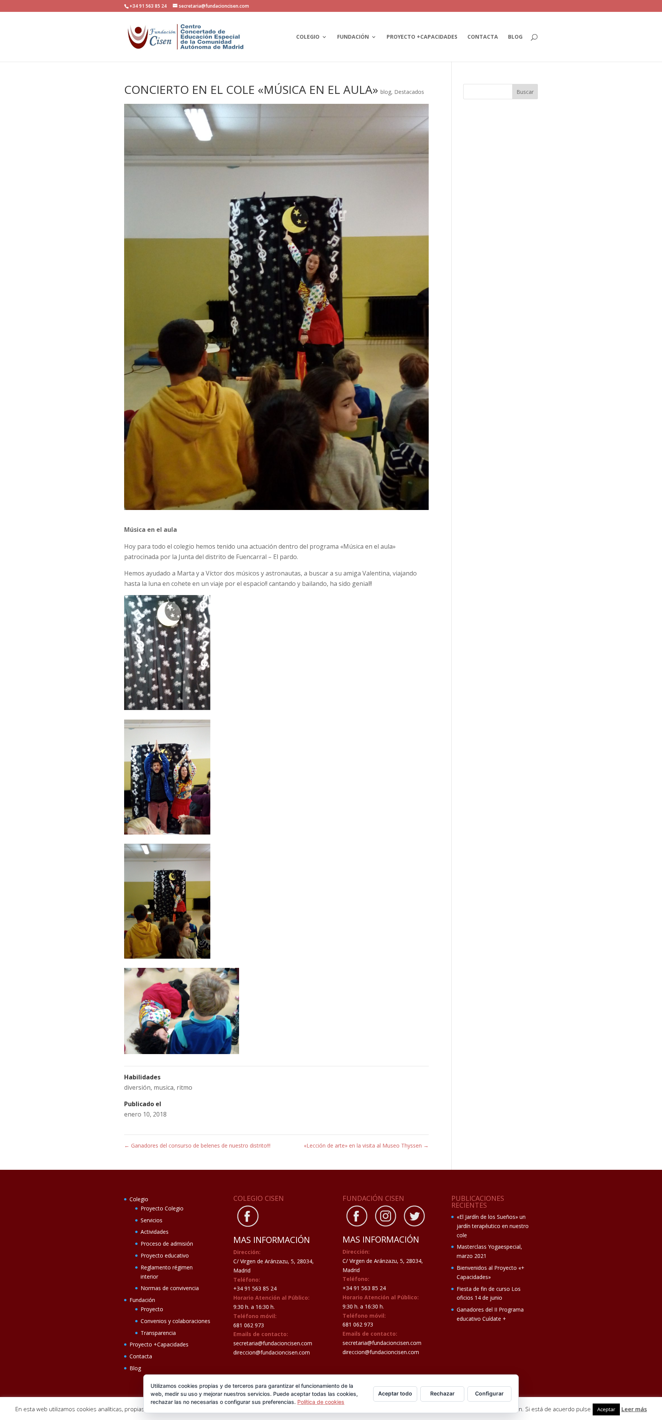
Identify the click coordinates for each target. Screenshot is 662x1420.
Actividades (155, 1231)
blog (385, 91)
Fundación (353, 37)
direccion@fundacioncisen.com (271, 1352)
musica (164, 1087)
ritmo (184, 1087)
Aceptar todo (395, 1393)
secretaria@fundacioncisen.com (272, 1343)
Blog (515, 37)
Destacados (409, 91)
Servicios (151, 1220)
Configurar (489, 1393)
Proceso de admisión (167, 1243)
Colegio (308, 37)
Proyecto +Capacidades (422, 37)
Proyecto (152, 1309)
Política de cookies (320, 1402)
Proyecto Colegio (162, 1208)
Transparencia (158, 1332)
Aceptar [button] (606, 1409)
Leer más (634, 1409)
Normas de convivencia (170, 1288)
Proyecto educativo (165, 1255)
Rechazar (442, 1393)
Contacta (482, 37)
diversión (137, 1087)
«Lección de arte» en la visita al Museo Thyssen (366, 1145)
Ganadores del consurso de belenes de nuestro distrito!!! (197, 1145)
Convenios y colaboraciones (175, 1321)
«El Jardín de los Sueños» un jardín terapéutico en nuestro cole (493, 1226)
